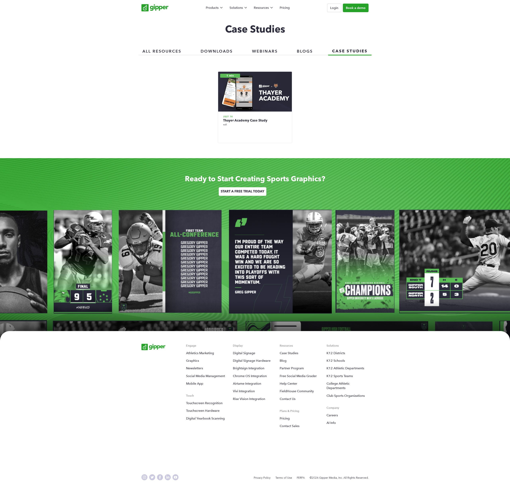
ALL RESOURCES (161, 51)
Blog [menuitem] (283, 361)
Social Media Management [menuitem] (205, 376)
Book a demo (356, 8)
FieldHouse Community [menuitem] (297, 391)
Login (334, 8)
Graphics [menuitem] (192, 361)
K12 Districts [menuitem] (336, 353)
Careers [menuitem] (332, 415)
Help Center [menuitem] (288, 383)
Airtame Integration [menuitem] (247, 383)
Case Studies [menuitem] (289, 353)
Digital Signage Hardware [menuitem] (252, 361)
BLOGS (305, 51)
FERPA (301, 477)
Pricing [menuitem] (285, 8)
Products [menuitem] (212, 8)
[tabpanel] (242, 191)
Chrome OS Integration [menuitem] (250, 376)
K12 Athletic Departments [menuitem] (345, 368)
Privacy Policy (262, 477)
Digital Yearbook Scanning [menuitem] (205, 418)
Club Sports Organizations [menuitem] (346, 396)
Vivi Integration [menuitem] (244, 391)
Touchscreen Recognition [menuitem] (204, 403)
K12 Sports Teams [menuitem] (340, 376)
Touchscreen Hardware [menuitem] (203, 411)
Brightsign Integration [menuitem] (248, 368)
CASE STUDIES (350, 51)
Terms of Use (283, 477)
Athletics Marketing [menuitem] (200, 353)
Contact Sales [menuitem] (289, 426)
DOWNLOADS (217, 51)
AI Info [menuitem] (331, 423)
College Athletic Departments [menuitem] (338, 386)
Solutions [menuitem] (236, 8)
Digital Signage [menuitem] (244, 353)
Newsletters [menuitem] (194, 368)
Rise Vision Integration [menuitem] (249, 399)
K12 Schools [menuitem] (336, 361)
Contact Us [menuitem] (287, 399)
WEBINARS (265, 51)
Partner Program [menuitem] (292, 368)
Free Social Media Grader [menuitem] (298, 376)
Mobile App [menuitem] (194, 383)
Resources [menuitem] (261, 8)
